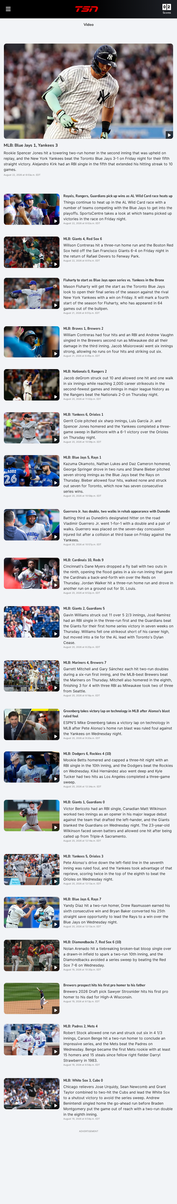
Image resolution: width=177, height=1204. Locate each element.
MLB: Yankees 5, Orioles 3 (83, 856)
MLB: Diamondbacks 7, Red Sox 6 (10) (92, 942)
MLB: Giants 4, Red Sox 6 (82, 238)
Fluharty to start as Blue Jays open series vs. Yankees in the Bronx (113, 280)
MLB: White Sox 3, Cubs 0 (83, 1080)
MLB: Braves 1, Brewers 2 (83, 328)
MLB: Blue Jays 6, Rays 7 (82, 899)
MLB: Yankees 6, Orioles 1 (83, 414)
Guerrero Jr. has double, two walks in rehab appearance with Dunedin (116, 511)
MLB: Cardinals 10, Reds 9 (83, 560)
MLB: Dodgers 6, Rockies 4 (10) (87, 753)
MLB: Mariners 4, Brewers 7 (84, 662)
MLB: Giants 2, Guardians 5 (84, 608)
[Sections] (8, 9)
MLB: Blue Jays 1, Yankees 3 (31, 145)
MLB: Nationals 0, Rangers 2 (85, 371)
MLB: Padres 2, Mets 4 (80, 1026)
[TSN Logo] (86, 9)
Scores (167, 13)
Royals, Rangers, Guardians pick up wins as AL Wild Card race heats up (117, 196)
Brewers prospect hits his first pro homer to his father (104, 985)
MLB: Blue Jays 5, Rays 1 (82, 457)
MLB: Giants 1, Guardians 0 (84, 802)
